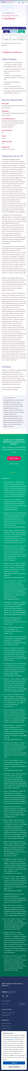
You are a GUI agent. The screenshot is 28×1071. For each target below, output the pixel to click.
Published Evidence (6, 1023)
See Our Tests (14, 464)
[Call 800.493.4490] (19, 2)
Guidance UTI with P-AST (8, 1012)
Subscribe (22, 1003)
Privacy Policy (10, 1039)
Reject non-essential (14, 1066)
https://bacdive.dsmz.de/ (10, 622)
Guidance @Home (6, 1015)
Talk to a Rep (14, 458)
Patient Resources (6, 1028)
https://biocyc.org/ (9, 631)
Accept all (14, 1063)
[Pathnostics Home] (7, 2)
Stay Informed (6, 1001)
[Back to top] (24, 982)
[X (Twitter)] (7, 996)
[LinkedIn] (3, 996)
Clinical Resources (6, 1025)
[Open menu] (22, 2)
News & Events (5, 1030)
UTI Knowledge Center (8, 13)
